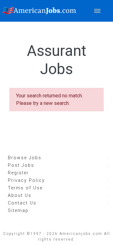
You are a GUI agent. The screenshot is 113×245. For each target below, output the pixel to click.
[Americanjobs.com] (41, 11)
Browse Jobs (24, 158)
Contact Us (22, 203)
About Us (19, 195)
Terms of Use (25, 188)
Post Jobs (21, 165)
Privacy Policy (26, 180)
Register (18, 173)
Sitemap (18, 210)
